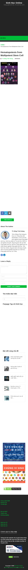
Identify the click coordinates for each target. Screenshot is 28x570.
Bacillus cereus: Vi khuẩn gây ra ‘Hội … (16, 387)
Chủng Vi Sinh (13, 567)
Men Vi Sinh (20, 567)
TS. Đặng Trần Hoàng (7, 58)
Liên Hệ (6, 567)
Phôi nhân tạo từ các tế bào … (17, 397)
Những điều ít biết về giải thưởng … (16, 367)
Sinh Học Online (14, 3)
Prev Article (8, 219)
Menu (4, 38)
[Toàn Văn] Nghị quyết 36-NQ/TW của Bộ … (16, 357)
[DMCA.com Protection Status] (12, 491)
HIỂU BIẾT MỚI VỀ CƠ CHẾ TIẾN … (17, 377)
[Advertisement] (14, 21)
